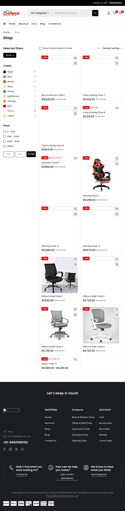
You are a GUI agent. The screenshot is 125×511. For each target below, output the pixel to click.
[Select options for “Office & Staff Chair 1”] (75, 264)
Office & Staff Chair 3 (52, 346)
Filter (31, 154)
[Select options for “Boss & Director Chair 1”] (75, 63)
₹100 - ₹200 (13, 136)
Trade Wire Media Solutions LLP (62, 495)
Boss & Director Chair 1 (53, 95)
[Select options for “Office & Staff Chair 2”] (116, 264)
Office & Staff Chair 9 (93, 346)
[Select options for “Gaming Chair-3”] (116, 214)
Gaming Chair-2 (50, 246)
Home (6, 32)
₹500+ (10, 146)
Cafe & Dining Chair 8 (53, 145)
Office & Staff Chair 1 (52, 296)
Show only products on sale (57, 48)
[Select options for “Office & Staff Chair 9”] (116, 314)
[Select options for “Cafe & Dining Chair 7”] (116, 63)
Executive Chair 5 (50, 162)
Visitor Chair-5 (49, 363)
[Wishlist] (114, 13)
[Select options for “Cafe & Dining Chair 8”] (75, 113)
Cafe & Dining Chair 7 (94, 95)
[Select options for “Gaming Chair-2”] (75, 214)
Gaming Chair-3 (91, 246)
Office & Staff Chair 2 (93, 296)
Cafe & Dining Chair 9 (94, 112)
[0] (120, 13)
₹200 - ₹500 (13, 141)
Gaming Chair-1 (91, 195)
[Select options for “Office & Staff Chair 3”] (75, 314)
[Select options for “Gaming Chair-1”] (116, 163)
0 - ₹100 (11, 131)
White (9, 55)
